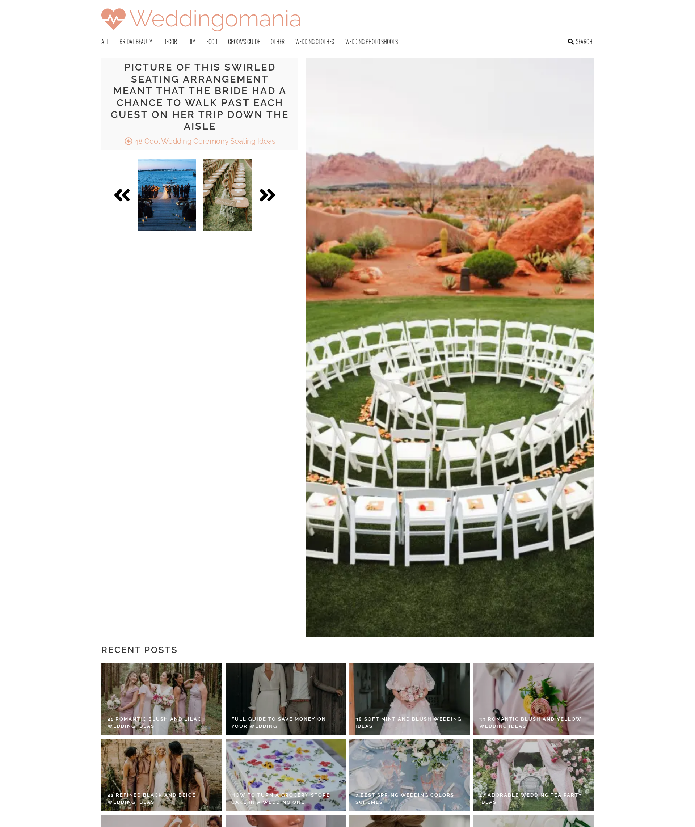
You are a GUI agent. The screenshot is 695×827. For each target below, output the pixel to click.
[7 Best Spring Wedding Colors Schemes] (409, 775)
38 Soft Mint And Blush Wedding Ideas (408, 722)
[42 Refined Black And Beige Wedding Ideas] (161, 775)
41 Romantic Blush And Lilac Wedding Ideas (155, 722)
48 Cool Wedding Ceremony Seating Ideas (203, 141)
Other (278, 41)
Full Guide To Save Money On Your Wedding (278, 722)
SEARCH (584, 41)
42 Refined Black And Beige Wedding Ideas (152, 798)
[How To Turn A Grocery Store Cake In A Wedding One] (286, 775)
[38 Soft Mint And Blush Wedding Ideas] (409, 699)
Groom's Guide (244, 41)
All (105, 41)
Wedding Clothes (314, 41)
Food (211, 41)
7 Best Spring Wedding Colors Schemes (404, 798)
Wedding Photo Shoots (371, 41)
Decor (170, 41)
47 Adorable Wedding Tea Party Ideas (530, 798)
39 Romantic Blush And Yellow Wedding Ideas (530, 722)
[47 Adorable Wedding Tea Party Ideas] (533, 775)
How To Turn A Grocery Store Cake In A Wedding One (280, 798)
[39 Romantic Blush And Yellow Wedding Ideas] (533, 699)
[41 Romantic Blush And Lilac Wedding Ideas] (161, 699)
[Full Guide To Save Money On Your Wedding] (286, 699)
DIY (191, 41)
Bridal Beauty (135, 41)
